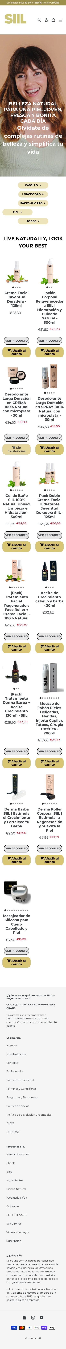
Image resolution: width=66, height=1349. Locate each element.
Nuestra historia (16, 1054)
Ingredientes (14, 1180)
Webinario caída (16, 1197)
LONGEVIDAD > (33, 194)
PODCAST (13, 1132)
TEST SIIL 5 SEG (16, 1215)
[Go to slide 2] (15, 287)
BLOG (10, 1123)
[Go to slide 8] (56, 698)
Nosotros (12, 1045)
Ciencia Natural (16, 1189)
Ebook (10, 1163)
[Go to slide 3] (17, 287)
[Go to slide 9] (58, 698)
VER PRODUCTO (16, 340)
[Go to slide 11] (27, 910)
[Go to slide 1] (13, 287)
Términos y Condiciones (21, 1088)
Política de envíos (17, 1106)
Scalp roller (13, 1223)
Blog (9, 1171)
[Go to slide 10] (25, 910)
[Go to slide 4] (20, 287)
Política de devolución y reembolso (29, 1114)
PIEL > (17, 212)
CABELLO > (33, 185)
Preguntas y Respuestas (22, 1097)
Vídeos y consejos (17, 1232)
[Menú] (60, 19)
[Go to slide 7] (23, 587)
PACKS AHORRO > (33, 203)
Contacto (12, 1062)
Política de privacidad (20, 1080)
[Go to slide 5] (20, 388)
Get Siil (37, 1338)
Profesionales (15, 1071)
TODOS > (33, 221)
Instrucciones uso (17, 1154)
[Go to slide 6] (22, 388)
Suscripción (13, 1240)
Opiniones (12, 1206)
